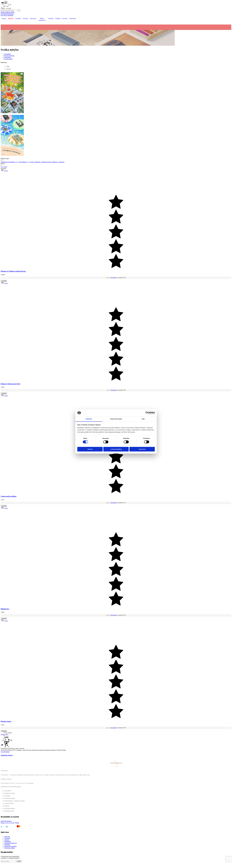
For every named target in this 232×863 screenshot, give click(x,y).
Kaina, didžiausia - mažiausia (56, 162)
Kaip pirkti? (7, 790)
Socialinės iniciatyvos (10, 843)
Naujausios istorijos (7, 755)
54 (4, 167)
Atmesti (90, 449)
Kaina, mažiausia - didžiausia (39, 162)
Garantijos (7, 796)
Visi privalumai (5, 752)
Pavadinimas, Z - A (25, 162)
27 (3, 167)
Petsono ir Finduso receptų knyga (13, 271)
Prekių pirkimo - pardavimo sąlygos (14, 801)
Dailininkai (7, 841)
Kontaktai (7, 844)
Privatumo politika (9, 808)
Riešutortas (5, 609)
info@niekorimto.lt (6, 821)
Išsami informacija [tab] (116, 419)
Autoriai (6, 839)
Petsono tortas (6, 721)
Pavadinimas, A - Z (13, 162)
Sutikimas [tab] (89, 419)
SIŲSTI (19, 861)
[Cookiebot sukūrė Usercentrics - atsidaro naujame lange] (147, 413)
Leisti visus (142, 449)
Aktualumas (4, 162)
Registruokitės (113, 277)
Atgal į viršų (5, 734)
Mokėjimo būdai (9, 811)
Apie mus (7, 836)
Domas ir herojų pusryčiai (10, 384)
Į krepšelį (3, 281)
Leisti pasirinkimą (116, 449)
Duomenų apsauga (9, 798)
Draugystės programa (10, 846)
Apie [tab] (143, 419)
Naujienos (7, 838)
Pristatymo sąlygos (9, 793)
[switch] (105, 441)
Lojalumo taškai (9, 803)
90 (6, 167)
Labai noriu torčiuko (8, 496)
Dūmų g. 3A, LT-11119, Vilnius (10, 822)
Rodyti (3, 163)
